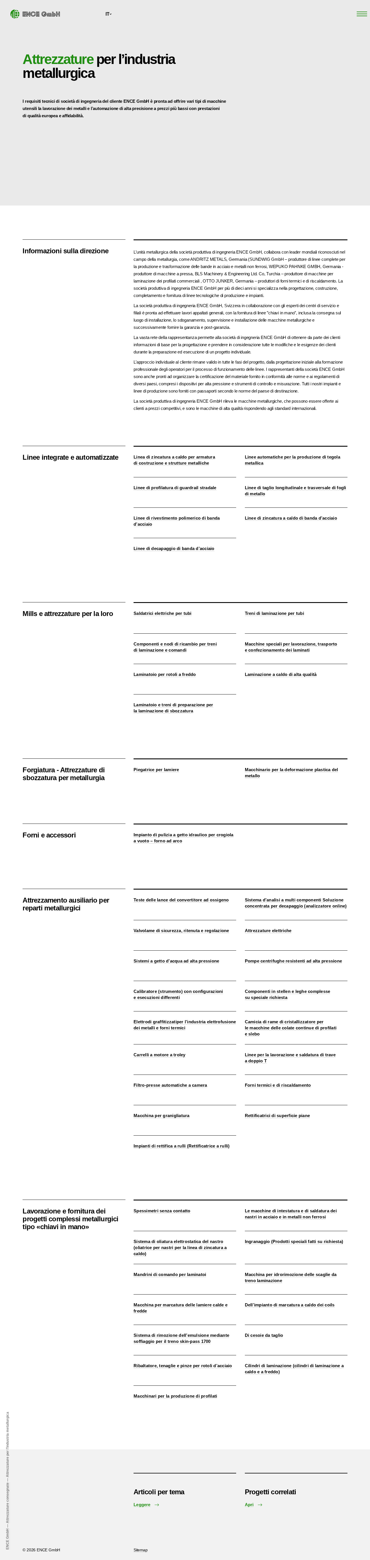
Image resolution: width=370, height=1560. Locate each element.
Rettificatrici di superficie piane (277, 1115)
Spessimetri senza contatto (162, 1210)
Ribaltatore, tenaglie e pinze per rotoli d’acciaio (183, 1365)
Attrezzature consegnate (7, 1502)
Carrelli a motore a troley (160, 1054)
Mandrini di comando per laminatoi (170, 1274)
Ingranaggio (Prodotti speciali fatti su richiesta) (294, 1241)
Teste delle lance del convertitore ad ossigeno (181, 899)
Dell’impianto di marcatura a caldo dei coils (290, 1304)
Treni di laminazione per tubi (274, 613)
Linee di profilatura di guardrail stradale (175, 487)
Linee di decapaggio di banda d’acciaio (174, 548)
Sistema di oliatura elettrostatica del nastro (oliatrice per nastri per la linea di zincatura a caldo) (180, 1247)
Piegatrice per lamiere (156, 769)
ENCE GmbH (7, 1539)
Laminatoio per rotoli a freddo (165, 674)
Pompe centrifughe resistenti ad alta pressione (293, 960)
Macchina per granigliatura (162, 1115)
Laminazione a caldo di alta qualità (281, 674)
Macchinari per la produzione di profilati (175, 1396)
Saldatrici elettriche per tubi (163, 613)
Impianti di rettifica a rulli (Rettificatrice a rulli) (182, 1145)
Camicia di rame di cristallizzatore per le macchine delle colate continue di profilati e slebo (291, 1027)
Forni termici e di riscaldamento (278, 1085)
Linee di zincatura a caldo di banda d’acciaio (291, 518)
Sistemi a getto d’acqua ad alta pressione (176, 960)
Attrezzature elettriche (268, 930)
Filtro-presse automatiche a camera (170, 1085)
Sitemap (140, 1550)
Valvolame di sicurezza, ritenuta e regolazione (181, 930)
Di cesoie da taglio (264, 1335)
